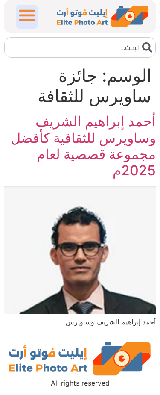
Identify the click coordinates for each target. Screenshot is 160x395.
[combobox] (80, 47)
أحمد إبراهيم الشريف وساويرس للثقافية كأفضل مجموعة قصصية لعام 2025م (83, 146)
